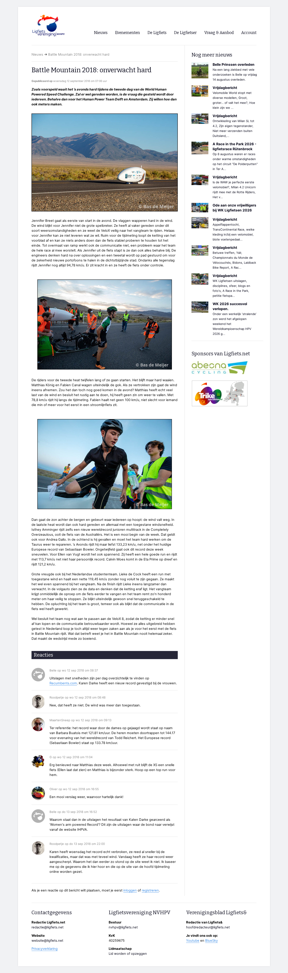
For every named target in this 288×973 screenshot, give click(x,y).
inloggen (130, 890)
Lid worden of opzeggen (128, 954)
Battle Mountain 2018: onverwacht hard (78, 54)
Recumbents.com (63, 683)
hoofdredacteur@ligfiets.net (208, 927)
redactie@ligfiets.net (47, 927)
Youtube (192, 941)
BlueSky (211, 941)
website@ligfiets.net (47, 941)
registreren (150, 890)
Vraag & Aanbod (219, 32)
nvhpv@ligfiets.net (123, 927)
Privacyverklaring (45, 949)
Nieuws (37, 54)
